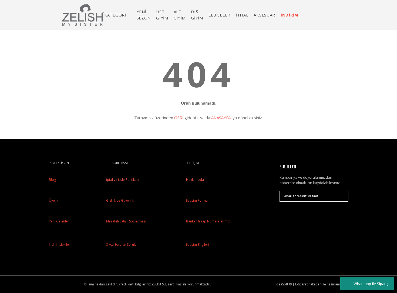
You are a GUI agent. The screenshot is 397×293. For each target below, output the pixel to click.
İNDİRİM (289, 15)
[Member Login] (327, 14)
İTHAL (242, 15)
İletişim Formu (197, 200)
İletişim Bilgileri (197, 244)
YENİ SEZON (144, 15)
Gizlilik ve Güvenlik (119, 200)
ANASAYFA (221, 117)
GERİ (178, 117)
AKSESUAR (264, 15)
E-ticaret (301, 284)
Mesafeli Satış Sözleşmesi (125, 221)
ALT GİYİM (180, 15)
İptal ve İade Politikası (122, 179)
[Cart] (342, 14)
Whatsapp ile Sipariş (371, 283)
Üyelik (53, 200)
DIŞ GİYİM (197, 15)
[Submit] (341, 196)
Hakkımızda (195, 179)
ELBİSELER (219, 15)
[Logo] (83, 15)
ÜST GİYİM (162, 15)
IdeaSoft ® (283, 284)
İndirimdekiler (59, 244)
